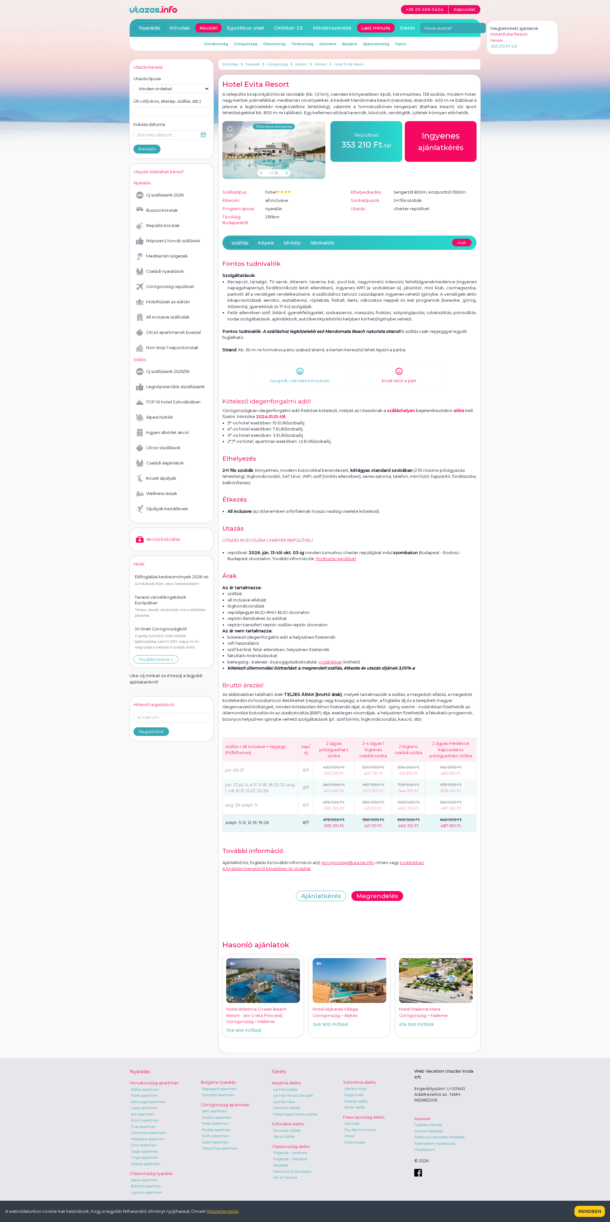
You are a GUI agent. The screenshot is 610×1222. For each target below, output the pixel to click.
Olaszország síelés (291, 1146)
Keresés (147, 148)
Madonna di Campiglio (292, 1171)
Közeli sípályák (161, 478)
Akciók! (208, 28)
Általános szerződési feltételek (439, 1137)
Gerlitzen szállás (286, 1108)
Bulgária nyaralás (218, 1082)
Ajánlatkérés (321, 896)
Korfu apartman (215, 1136)
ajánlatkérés (441, 141)
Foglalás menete (428, 1124)
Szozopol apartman (218, 1095)
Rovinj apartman (145, 1120)
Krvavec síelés (356, 1101)
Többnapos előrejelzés (273, 126)
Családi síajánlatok (165, 462)
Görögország (277, 64)
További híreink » (156, 659)
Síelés (407, 28)
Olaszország (274, 44)
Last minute (375, 28)
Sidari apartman (215, 1142)
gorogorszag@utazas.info (347, 862)
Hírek (139, 563)
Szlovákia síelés (288, 1123)
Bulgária (349, 44)
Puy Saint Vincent (360, 1130)
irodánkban (330, 661)
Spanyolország (376, 44)
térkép (292, 243)
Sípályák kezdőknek (167, 508)
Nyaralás (253, 64)
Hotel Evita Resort (349, 64)
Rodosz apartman (217, 1117)
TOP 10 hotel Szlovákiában (173, 401)
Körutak (180, 28)
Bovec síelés (354, 1107)
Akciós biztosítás (163, 539)
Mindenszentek (332, 28)
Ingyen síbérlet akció (167, 432)
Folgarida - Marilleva (290, 1159)
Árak (461, 242)
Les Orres (351, 1123)
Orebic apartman (145, 1089)
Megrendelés (377, 896)
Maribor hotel (355, 1089)
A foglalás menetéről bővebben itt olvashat (266, 868)
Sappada (280, 1165)
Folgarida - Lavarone (290, 1152)
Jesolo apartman (144, 1180)
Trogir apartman (144, 1157)
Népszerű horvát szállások (173, 240)
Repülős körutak (163, 225)
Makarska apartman (148, 1139)
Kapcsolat (422, 1118)
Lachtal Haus (284, 1102)
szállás (240, 243)
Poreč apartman (144, 1095)
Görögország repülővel (170, 286)
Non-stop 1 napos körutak (172, 347)
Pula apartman (143, 1126)
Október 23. (288, 28)
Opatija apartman (145, 1164)
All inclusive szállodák (168, 316)
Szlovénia (327, 44)
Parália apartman (216, 1130)
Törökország (302, 44)
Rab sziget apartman (148, 1102)
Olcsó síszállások (163, 447)
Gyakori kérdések (428, 1131)
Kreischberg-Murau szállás (295, 1114)
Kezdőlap (230, 64)
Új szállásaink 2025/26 (167, 371)
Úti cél (167, 101)
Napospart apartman (219, 1089)
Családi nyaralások (165, 271)
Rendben (589, 1211)
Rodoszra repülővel (336, 558)
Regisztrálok (151, 731)
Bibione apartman (146, 1186)
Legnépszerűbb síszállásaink (175, 386)
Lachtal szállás (285, 1089)
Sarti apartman (214, 1111)
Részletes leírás (223, 1211)
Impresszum (424, 1149)
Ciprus (400, 44)
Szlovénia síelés (359, 1082)
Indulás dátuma (149, 124)
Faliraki (321, 64)
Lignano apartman (146, 1192)
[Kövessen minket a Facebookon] (418, 1173)
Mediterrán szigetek (167, 255)
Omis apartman (144, 1145)
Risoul (349, 1136)
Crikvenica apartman (148, 1132)
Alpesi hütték (159, 417)
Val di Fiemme (285, 1177)
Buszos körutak (162, 210)
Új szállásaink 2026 (165, 194)
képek (266, 243)
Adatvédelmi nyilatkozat (434, 1143)
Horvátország (216, 44)
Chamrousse (354, 1142)
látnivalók (322, 243)
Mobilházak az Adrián (168, 301)
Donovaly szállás (287, 1130)
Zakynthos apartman (220, 1148)
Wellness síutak (161, 493)
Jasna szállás (284, 1136)
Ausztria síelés (286, 1082)
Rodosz (301, 64)
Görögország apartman (225, 1104)
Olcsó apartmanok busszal (173, 332)
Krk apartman (142, 1114)
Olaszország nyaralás (151, 1173)
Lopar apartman (144, 1108)
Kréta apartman (215, 1123)
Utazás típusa (147, 78)
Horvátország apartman (154, 1082)
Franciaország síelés (363, 1117)
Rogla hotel (353, 1095)
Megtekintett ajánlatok (514, 28)
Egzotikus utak (245, 28)
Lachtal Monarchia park (293, 1095)
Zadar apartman (144, 1151)
